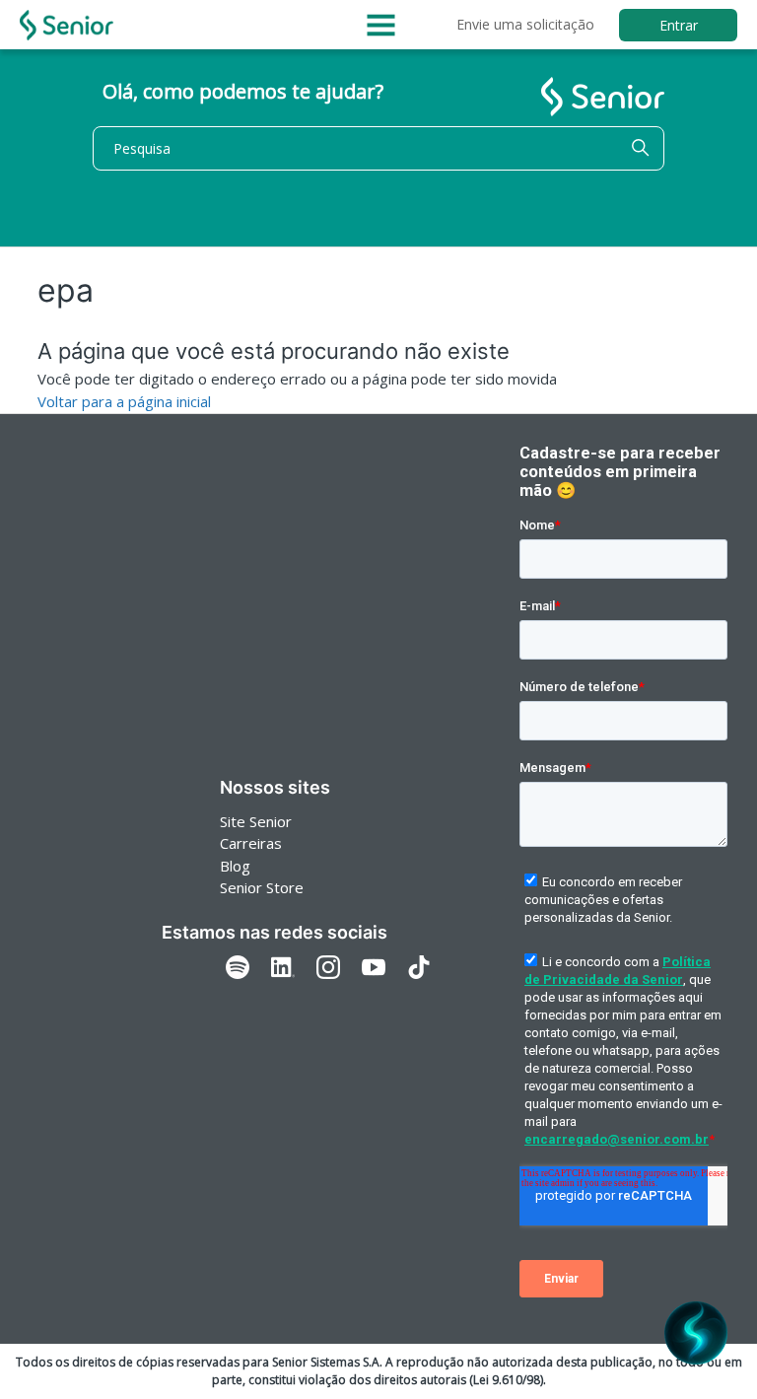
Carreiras (251, 843)
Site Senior (256, 821)
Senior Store (262, 887)
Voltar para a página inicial (124, 401)
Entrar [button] (678, 25)
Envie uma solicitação (525, 24)
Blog (235, 865)
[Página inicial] (66, 25)
